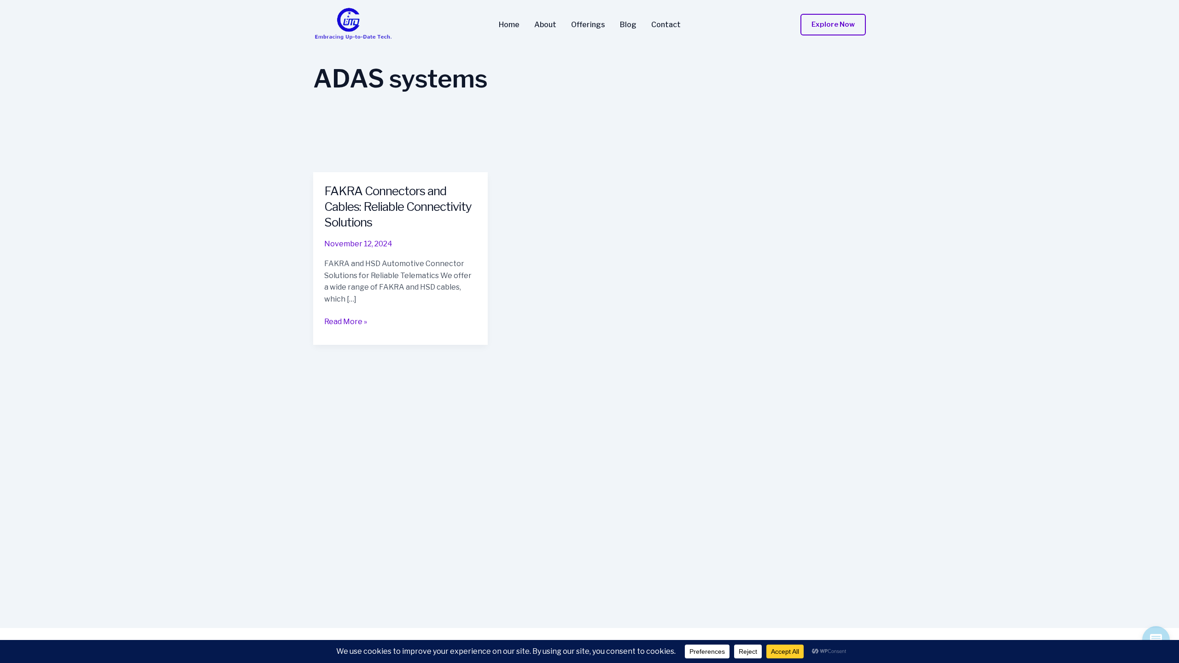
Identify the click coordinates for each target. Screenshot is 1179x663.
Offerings (588, 25)
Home (509, 25)
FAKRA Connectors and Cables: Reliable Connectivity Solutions (398, 206)
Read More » (345, 322)
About (545, 25)
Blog (628, 25)
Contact (666, 25)
